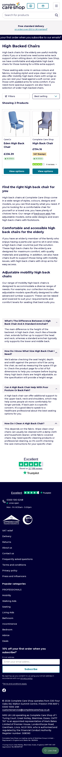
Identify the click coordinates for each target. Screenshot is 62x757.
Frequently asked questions (17, 559)
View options (16, 171)
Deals (5, 641)
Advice (5, 635)
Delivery (6, 536)
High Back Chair (43, 143)
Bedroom (7, 629)
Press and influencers (14, 576)
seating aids (16, 70)
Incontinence (9, 624)
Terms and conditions (14, 565)
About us (7, 547)
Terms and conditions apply (15, 683)
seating (52, 410)
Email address (8, 657)
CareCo (7, 139)
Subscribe (31, 669)
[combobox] (31, 15)
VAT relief (7, 530)
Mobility (6, 595)
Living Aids (8, 612)
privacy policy (26, 678)
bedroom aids (42, 213)
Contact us (8, 553)
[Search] (57, 15)
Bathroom (7, 618)
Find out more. (44, 29)
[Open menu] (56, 6)
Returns (6, 542)
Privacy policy (9, 570)
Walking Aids (9, 601)
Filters (11, 96)
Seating (6, 606)
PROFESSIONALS (12, 589)
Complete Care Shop (43, 139)
